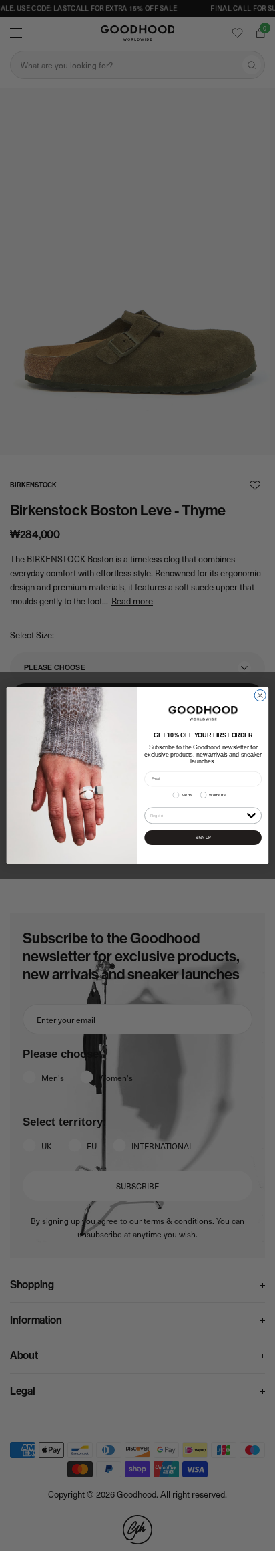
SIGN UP (203, 837)
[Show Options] (251, 815)
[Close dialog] (260, 695)
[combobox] (197, 816)
